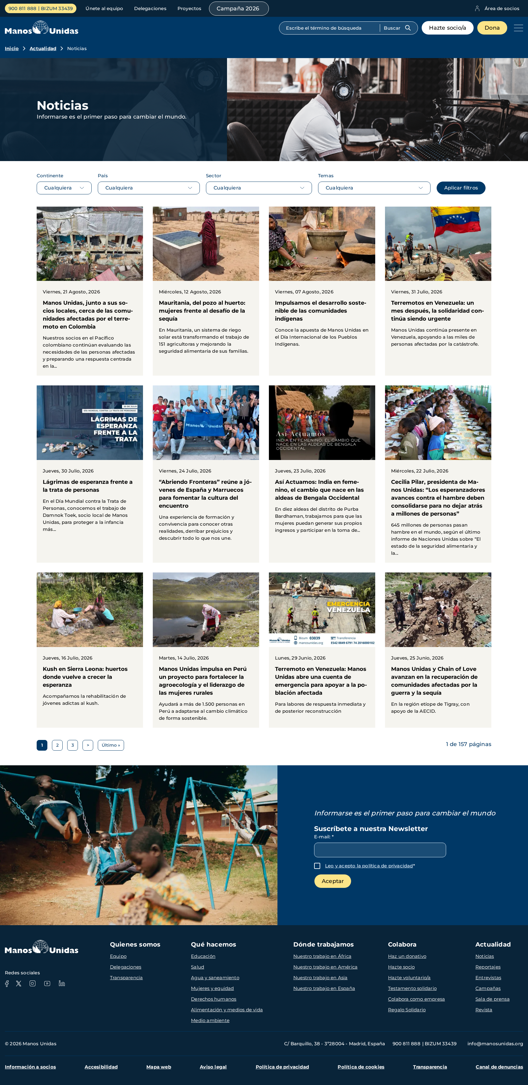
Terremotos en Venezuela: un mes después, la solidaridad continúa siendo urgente (438, 280)
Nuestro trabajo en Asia (320, 977)
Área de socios (502, 8)
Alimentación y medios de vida (227, 1010)
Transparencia (126, 977)
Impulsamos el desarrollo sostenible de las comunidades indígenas (322, 280)
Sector (213, 175)
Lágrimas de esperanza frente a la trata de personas (90, 462)
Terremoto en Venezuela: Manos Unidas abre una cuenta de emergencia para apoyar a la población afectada (322, 646)
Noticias (484, 956)
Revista (483, 1010)
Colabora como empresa (416, 999)
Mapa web (158, 1067)
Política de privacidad (282, 1067)
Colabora (402, 944)
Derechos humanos (213, 999)
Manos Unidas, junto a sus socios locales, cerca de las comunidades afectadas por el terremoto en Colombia (90, 291)
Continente (50, 175)
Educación (203, 956)
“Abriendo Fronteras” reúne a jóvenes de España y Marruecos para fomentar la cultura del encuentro (206, 466)
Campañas (488, 988)
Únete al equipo (104, 8)
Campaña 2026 (238, 8)
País (103, 175)
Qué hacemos (213, 944)
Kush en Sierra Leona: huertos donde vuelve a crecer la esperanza (90, 642)
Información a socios (30, 1067)
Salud (197, 967)
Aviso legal (213, 1067)
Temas (326, 175)
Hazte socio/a (448, 27)
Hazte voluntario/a (409, 977)
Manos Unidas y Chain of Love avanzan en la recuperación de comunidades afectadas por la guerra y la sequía (438, 646)
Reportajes (488, 967)
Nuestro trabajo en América (325, 967)
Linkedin (61, 983)
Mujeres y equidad (212, 988)
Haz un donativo (407, 956)
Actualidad (43, 48)
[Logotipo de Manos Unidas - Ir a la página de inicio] (41, 32)
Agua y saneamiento (215, 977)
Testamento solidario (412, 988)
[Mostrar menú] (517, 28)
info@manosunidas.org (495, 1043)
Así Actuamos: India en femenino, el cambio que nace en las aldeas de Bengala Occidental (322, 462)
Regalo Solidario (407, 1010)
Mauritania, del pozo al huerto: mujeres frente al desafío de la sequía (206, 284)
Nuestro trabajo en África (322, 956)
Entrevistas (488, 977)
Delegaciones (150, 8)
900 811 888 (22, 8)
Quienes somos (135, 944)
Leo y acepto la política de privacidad (369, 866)
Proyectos (190, 8)
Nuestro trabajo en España (324, 988)
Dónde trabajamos (323, 944)
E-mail (324, 837)
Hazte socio (401, 967)
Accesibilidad (101, 1067)
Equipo (118, 956)
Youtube (47, 983)
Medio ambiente (210, 1020)
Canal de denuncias (499, 1067)
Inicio (12, 48)
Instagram (32, 983)
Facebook (7, 983)
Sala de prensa (492, 999)
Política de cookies (361, 1067)
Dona (492, 27)
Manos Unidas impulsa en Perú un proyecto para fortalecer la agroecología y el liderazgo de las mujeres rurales (206, 650)
